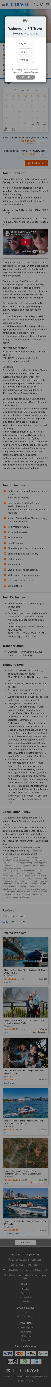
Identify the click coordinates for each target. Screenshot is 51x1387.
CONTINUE (25, 77)
